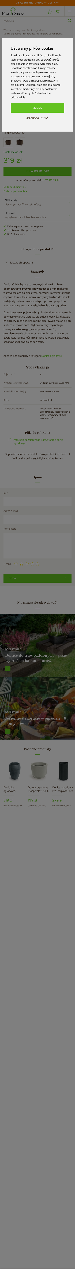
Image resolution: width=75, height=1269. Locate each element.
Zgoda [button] (37, 108)
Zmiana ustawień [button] (38, 118)
